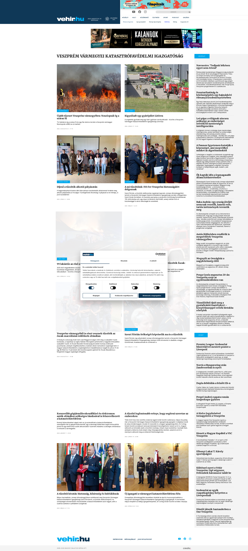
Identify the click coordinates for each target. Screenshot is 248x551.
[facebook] (139, 11)
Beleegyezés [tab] (95, 261)
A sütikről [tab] (153, 261)
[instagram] (145, 11)
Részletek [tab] (124, 261)
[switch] (113, 287)
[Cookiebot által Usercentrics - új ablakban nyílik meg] (157, 254)
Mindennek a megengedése (152, 295)
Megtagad (96, 295)
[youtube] (133, 11)
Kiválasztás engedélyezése (124, 295)
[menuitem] (125, 17)
